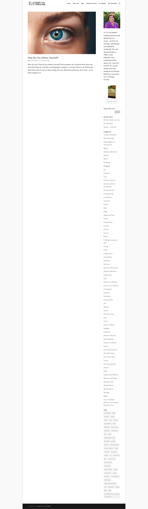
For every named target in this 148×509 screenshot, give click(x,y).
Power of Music (109, 325)
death (114, 423)
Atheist (106, 155)
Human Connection (111, 285)
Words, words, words (112, 120)
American (106, 416)
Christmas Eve (109, 190)
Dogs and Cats (109, 215)
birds (110, 420)
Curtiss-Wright (107, 423)
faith (105, 434)
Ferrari (106, 233)
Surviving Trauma (110, 350)
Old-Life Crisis (109, 314)
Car (105, 170)
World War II (108, 389)
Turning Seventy (110, 364)
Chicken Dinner (109, 180)
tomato (115, 469)
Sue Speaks (102, 3)
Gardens (107, 260)
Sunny (106, 346)
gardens (113, 441)
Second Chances (110, 335)
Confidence (108, 197)
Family (106, 226)
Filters (106, 236)
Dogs (105, 211)
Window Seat (109, 382)
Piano (106, 321)
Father (106, 229)
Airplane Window (110, 152)
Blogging (107, 166)
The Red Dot (108, 123)
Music (106, 310)
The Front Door (109, 357)
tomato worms (107, 473)
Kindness (107, 296)
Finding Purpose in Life (109, 437)
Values (106, 367)
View (105, 371)
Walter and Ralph (110, 378)
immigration (114, 452)
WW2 (105, 490)
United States (107, 480)
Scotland (107, 332)
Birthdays (107, 162)
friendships (107, 441)
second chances (108, 462)
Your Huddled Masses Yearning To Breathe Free (111, 402)
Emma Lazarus (114, 427)
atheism (113, 416)
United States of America (110, 483)
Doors (106, 219)
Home (69, 3)
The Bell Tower (109, 353)
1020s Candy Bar (110, 135)
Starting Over (109, 339)
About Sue (76, 3)
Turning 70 (106, 476)
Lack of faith (108, 300)
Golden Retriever (110, 271)
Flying (106, 246)
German (107, 264)
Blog (82, 3)
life (110, 455)
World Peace (108, 385)
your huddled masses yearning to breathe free (111, 495)
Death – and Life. (110, 127)
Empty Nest (108, 222)
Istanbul (107, 293)
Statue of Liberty (110, 343)
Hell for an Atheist (110, 282)
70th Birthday (109, 138)
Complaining (108, 194)
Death (106, 204)
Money (106, 307)
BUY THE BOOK (112, 3)
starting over (107, 466)
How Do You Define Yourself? (43, 57)
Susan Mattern (34, 60)
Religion (107, 328)
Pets (105, 318)
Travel (106, 360)
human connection (108, 448)
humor (116, 448)
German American (114, 444)
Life (43, 60)
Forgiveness (108, 253)
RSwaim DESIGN (44, 506)
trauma (114, 473)
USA (105, 487)
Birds (105, 159)
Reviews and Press (91, 3)
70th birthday (107, 413)
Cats (105, 177)
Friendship (108, 257)
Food (105, 250)
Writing (47, 60)
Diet (105, 208)
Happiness (108, 275)
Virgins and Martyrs (111, 375)
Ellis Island (106, 427)
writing (117, 487)
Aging (106, 148)
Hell (105, 278)
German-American (111, 268)
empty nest (107, 430)
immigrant (106, 452)
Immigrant (108, 289)
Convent (107, 201)
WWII (105, 396)
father (109, 434)
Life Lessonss (116, 455)
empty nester (114, 430)
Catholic (107, 173)
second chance (111, 459)
